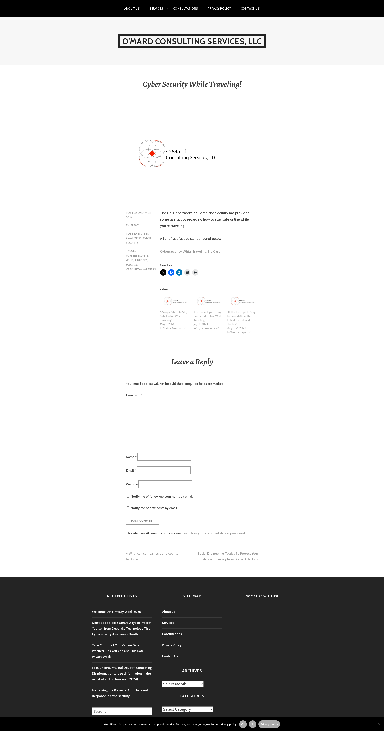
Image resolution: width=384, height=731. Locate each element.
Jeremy (134, 225)
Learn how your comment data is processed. (214, 533)
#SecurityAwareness (141, 269)
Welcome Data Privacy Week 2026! (117, 612)
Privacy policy (269, 724)
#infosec (141, 260)
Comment (134, 395)
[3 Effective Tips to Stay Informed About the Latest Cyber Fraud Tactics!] (242, 301)
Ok (243, 724)
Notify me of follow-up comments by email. (162, 496)
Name (131, 457)
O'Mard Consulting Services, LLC (192, 41)
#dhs (129, 260)
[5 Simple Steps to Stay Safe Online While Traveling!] (175, 301)
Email (131, 470)
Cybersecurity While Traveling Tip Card (190, 251)
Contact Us (250, 8)
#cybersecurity (137, 255)
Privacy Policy (219, 8)
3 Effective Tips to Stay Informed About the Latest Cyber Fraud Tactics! (241, 318)
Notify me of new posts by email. (154, 508)
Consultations (185, 8)
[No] (379, 724)
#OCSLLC (132, 264)
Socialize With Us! (262, 596)
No (253, 724)
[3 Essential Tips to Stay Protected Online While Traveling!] (208, 301)
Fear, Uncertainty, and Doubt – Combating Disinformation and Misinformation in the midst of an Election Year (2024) (122, 673)
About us (132, 8)
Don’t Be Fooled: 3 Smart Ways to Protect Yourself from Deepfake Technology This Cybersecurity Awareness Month (121, 628)
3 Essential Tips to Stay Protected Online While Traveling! (208, 316)
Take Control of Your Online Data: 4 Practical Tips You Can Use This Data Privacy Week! (118, 651)
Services (156, 8)
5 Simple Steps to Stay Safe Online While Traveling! (174, 316)
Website (132, 484)
